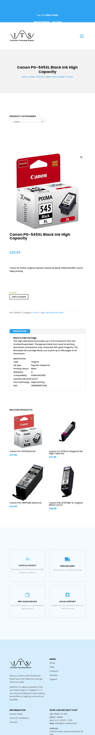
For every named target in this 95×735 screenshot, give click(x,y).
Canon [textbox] (27, 121)
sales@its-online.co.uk (66, 723)
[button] (81, 157)
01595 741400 (51, 15)
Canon (70, 77)
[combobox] (27, 120)
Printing (40, 77)
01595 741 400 (60, 714)
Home (24, 77)
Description (19, 331)
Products (54, 671)
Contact (14, 722)
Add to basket (19, 296)
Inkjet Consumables (55, 77)
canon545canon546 (54, 312)
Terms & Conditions (19, 718)
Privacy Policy (16, 714)
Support (53, 679)
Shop (31, 77)
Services (54, 675)
